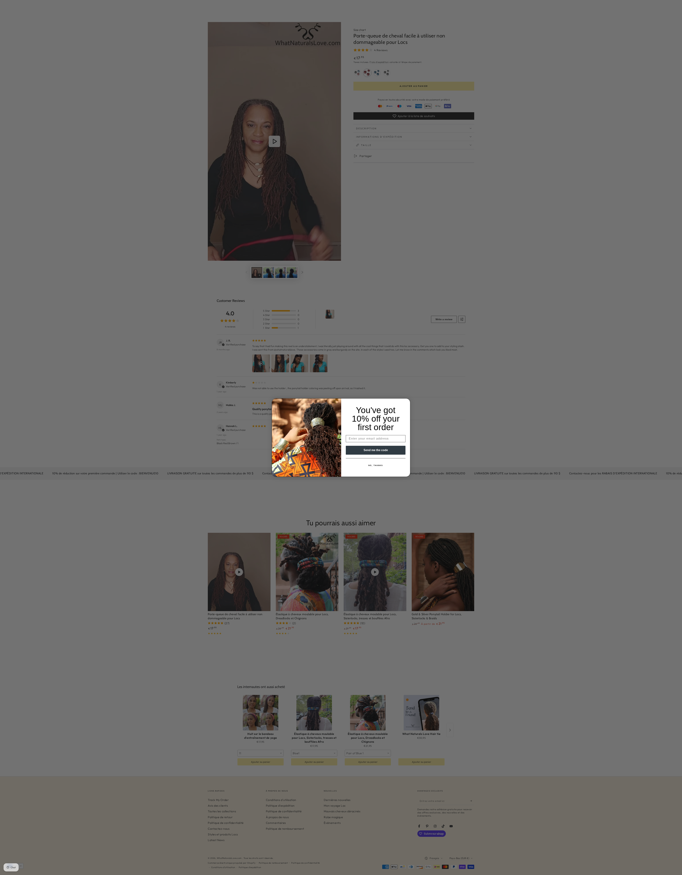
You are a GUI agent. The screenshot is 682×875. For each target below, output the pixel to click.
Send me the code (376, 450)
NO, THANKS (375, 465)
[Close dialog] (406, 402)
